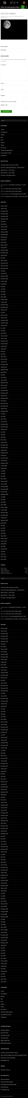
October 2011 (4, 450)
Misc (2, 137)
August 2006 (3, 543)
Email (2, 89)
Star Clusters (3, 147)
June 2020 (3, 289)
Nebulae (2, 142)
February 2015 (4, 385)
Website (3, 95)
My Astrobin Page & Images (7, 1081)
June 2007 (3, 528)
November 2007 (4, 515)
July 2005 (3, 551)
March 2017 (3, 356)
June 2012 (3, 432)
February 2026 (4, 206)
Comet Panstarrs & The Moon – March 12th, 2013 (16, 196)
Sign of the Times (4, 1032)
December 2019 (4, 304)
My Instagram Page (5, 1089)
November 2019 (4, 307)
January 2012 (4, 442)
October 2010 (4, 460)
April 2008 (3, 502)
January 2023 (4, 247)
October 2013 (4, 408)
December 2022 (4, 250)
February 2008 (4, 507)
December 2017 (4, 341)
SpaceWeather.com (5, 1060)
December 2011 (4, 445)
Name (2, 83)
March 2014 (3, 400)
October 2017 (4, 346)
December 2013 (4, 403)
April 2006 (3, 546)
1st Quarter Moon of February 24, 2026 (9, 165)
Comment (3, 64)
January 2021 (4, 273)
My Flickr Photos (4, 1087)
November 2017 (4, 343)
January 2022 (4, 260)
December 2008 (4, 486)
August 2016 (3, 372)
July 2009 (3, 471)
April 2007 (3, 533)
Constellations (4, 132)
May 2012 (3, 434)
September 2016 (4, 369)
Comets (2, 129)
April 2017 (3, 354)
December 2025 (4, 211)
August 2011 (3, 455)
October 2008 (4, 491)
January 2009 (4, 484)
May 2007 (3, 530)
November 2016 (4, 364)
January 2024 (4, 229)
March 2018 (3, 333)
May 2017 (3, 351)
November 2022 (4, 252)
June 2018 (3, 328)
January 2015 (4, 387)
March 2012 (3, 439)
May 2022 (3, 258)
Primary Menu (26, 7)
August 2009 (3, 468)
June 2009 (3, 473)
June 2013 (3, 413)
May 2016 (3, 374)
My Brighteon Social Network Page (8, 1084)
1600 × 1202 (11, 16)
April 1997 (3, 554)
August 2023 (3, 239)
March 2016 (3, 377)
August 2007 (3, 523)
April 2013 (3, 416)
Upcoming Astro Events (6, 153)
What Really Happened (6, 1043)
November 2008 (4, 489)
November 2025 (4, 213)
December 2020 (4, 276)
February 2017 (4, 359)
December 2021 (4, 263)
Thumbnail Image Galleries (7, 150)
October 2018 (4, 325)
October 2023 (4, 237)
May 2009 (3, 476)
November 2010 (4, 458)
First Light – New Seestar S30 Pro (8, 175)
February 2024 (4, 226)
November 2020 (4, 278)
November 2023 (4, 234)
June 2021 (3, 271)
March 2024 (3, 224)
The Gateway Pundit (5, 1035)
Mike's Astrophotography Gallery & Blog (11, 7)
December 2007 (4, 512)
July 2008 (3, 497)
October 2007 (4, 517)
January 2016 (4, 380)
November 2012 (4, 426)
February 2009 (4, 481)
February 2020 (4, 299)
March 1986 (3, 559)
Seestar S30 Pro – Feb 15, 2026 (7, 172)
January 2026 (4, 208)
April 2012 (3, 437)
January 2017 (4, 361)
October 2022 (4, 255)
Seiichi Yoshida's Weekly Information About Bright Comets (14, 1055)
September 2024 (4, 219)
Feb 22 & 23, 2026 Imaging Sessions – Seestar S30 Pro (12, 167)
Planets (2, 145)
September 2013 (4, 411)
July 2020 (3, 286)
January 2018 (4, 338)
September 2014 (4, 398)
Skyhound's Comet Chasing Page (8, 1057)
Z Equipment (3, 155)
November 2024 (4, 216)
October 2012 (4, 429)
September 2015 (4, 382)
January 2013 (4, 421)
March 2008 (3, 504)
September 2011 (4, 452)
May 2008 (3, 499)
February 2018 (4, 335)
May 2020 (3, 291)
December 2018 (4, 320)
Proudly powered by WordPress (7, 1096)
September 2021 (4, 268)
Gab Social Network (5, 1079)
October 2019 (4, 309)
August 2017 (3, 348)
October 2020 (4, 281)
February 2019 (4, 315)
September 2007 (4, 520)
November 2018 (4, 322)
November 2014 (4, 393)
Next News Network (5, 1030)
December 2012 (4, 424)
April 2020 (3, 294)
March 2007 (3, 536)
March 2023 (3, 242)
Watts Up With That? (5, 1040)
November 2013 (4, 406)
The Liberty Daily (4, 1038)
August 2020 (3, 283)
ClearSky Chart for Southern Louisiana (9, 1052)
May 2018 (3, 330)
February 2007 (4, 538)
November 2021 (4, 265)
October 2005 (4, 549)
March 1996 (3, 556)
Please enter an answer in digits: (8, 101)
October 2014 (4, 395)
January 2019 (4, 317)
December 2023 (4, 232)
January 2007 (4, 541)
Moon (2, 140)
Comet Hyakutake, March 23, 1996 (18, 193)
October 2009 (4, 465)
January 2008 (4, 510)
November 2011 (4, 447)
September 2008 (4, 494)
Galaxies (2, 134)
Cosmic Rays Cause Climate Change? (13, 188)
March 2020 (3, 296)
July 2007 (3, 525)
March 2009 (3, 478)
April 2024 (3, 221)
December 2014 (4, 390)
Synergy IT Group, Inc (5, 1069)
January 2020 (4, 302)
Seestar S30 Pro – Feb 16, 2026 (7, 170)
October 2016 (4, 367)
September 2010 (4, 463)
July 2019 (3, 312)
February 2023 (4, 245)
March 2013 (3, 419)
